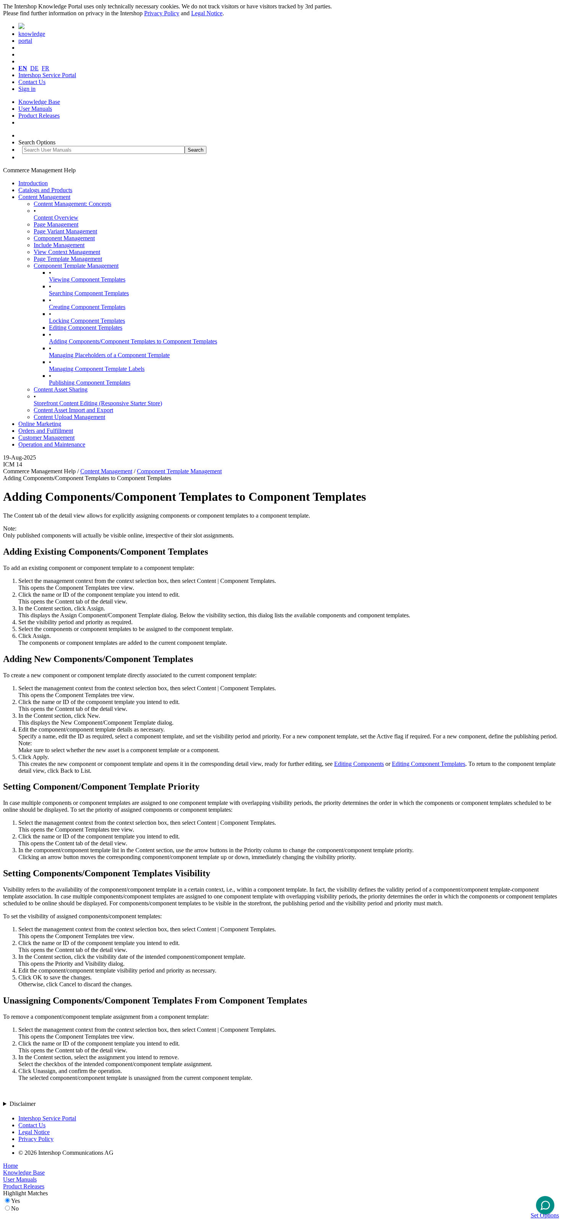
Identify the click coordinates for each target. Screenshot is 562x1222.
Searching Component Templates (89, 293)
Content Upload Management (69, 417)
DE (34, 68)
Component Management (64, 238)
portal (25, 40)
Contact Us (31, 82)
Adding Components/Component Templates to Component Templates (133, 341)
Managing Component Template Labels (97, 369)
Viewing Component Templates (87, 279)
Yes (15, 1201)
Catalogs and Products (45, 190)
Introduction (33, 183)
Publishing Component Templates (89, 382)
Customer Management (46, 437)
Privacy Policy (161, 13)
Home (10, 1165)
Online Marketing (39, 424)
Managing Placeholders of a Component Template (109, 355)
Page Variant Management (65, 231)
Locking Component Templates (87, 320)
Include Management (59, 245)
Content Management (44, 197)
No (15, 1208)
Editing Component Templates (85, 327)
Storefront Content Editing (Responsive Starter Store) (98, 403)
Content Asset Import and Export (73, 410)
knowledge (31, 34)
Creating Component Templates (87, 307)
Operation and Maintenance (51, 444)
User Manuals (35, 108)
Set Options (545, 1215)
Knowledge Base (39, 102)
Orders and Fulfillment (45, 430)
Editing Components (359, 764)
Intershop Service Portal (47, 75)
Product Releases (39, 115)
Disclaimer (23, 1104)
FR (45, 68)
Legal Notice (207, 13)
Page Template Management (68, 259)
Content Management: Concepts (72, 204)
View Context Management (67, 252)
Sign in (27, 89)
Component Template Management (76, 265)
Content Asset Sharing (61, 389)
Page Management (56, 224)
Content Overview (56, 217)
